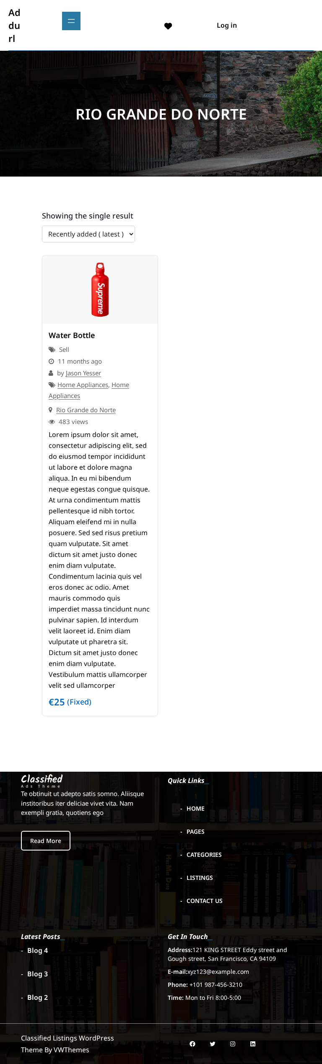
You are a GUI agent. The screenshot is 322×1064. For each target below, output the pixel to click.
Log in (227, 25)
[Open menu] (71, 21)
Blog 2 (37, 997)
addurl (14, 25)
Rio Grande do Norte (86, 410)
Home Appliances (82, 384)
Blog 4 (37, 950)
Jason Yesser (83, 373)
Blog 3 (37, 973)
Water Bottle (72, 335)
